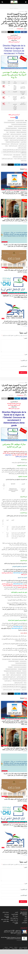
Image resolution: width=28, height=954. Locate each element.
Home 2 (15, 947)
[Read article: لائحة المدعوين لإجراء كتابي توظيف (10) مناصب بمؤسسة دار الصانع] (14, 259)
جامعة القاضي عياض (6, 948)
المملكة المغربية (23, 141)
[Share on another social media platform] (4, 32)
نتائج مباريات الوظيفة (6, 916)
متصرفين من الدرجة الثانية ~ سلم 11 (20, 158)
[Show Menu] (25, 2)
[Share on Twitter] (11, 32)
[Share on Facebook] (24, 32)
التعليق (25, 338)
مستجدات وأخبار (6, 912)
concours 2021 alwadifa (21, 122)
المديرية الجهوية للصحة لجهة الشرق (9, 138)
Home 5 (25, 948)
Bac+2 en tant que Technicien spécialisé (23, 913)
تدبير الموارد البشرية (22, 143)
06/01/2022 (11, 395)
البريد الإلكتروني (23, 360)
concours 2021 (11, 120)
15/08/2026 (24, 196)
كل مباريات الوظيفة (14, 920)
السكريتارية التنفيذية (23, 136)
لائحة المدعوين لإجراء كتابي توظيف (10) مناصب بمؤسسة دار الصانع (15, 271)
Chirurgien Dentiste (20, 120)
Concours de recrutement (9, 122)
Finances (24, 130)
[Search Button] (2, 2)
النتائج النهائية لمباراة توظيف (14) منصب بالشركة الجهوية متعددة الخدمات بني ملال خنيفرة (15, 245)
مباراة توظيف (24, 154)
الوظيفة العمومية (21, 11)
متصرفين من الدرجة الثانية (17, 156)
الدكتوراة (25, 920)
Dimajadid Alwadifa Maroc (11, 128)
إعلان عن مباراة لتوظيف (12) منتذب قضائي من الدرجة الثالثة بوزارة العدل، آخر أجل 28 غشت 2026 (14, 219)
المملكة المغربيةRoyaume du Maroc (12, 141)
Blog (3, 189)
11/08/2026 (24, 248)
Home (26, 11)
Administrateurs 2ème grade (18, 659)
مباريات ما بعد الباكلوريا (15, 922)
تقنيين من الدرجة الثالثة (22, 145)
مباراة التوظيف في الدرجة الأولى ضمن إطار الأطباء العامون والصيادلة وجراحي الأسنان (14, 152)
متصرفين (24, 156)
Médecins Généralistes (21, 132)
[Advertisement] (14, 5)
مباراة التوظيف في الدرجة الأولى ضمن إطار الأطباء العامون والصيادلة (14, 149)
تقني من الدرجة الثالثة (14, 143)
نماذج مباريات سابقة (5, 919)
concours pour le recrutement (20, 126)
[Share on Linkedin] (17, 32)
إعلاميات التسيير (6, 134)
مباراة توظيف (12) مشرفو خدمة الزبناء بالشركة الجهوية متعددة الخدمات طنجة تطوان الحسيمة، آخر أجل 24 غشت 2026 (14, 322)
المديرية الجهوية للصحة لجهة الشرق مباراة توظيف (18, 140)
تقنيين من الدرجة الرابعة (13, 145)
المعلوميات (6, 140)
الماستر (16, 912)
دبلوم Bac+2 (15, 916)
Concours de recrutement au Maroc (19, 124)
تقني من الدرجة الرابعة (5, 143)
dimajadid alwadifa (22, 128)
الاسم (25, 354)
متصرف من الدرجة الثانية (8, 154)
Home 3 (11, 947)
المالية (13, 136)
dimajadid (10, 126)
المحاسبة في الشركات (6, 136)
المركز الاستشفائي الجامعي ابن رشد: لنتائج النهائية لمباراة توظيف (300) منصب (15, 296)
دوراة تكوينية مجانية (14, 918)
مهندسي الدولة (23, 160)
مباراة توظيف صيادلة (16, 154)
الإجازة (3, 318)
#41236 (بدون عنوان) (23, 947)
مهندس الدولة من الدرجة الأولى (7, 158)
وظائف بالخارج (6, 921)
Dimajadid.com (20, 28)
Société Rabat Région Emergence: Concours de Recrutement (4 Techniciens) (11, 938)
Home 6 (20, 948)
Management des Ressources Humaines (12, 130)
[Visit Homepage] (14, 2)
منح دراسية (6, 914)
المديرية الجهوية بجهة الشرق (21, 138)
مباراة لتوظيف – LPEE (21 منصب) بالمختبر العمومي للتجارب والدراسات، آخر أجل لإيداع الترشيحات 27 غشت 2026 (14, 193)
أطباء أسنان (24, 134)
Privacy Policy (14, 948)
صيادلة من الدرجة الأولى (22, 147)
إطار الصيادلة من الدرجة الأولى (15, 134)
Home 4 (6, 947)
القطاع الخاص (24, 922)
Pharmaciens (12, 132)
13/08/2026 (24, 222)
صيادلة (6, 145)
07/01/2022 (11, 28)
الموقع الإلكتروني (24, 366)
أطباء (7, 132)
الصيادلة (16, 136)
